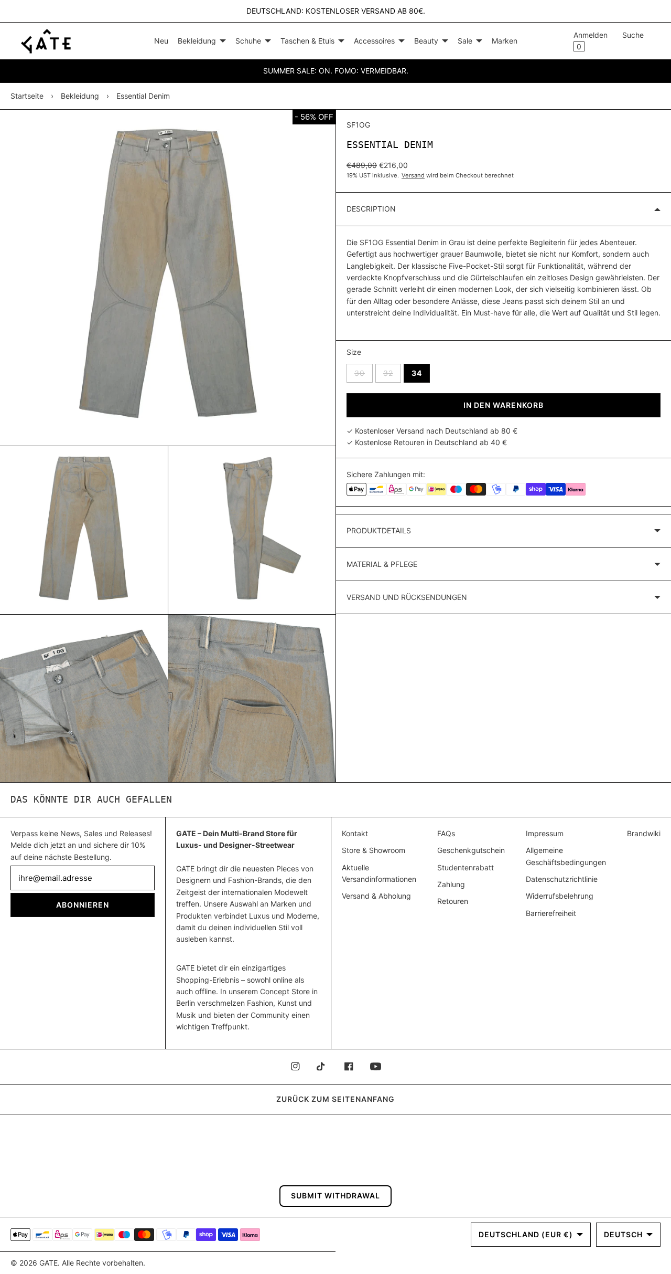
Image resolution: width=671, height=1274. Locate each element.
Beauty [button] (426, 40)
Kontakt (355, 833)
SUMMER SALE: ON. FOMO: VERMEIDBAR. (335, 70)
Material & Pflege (382, 564)
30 (363, 372)
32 (392, 372)
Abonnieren (82, 904)
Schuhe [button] (248, 40)
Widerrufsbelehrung (559, 895)
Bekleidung (80, 95)
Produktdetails (379, 530)
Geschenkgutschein (471, 850)
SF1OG (358, 124)
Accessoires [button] (374, 40)
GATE (48, 1262)
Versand (413, 175)
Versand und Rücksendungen (407, 597)
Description (371, 208)
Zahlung (451, 884)
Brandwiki (644, 833)
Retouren (452, 901)
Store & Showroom (373, 850)
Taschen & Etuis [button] (307, 40)
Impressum (545, 833)
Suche (633, 34)
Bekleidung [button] (197, 40)
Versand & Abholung (376, 895)
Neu (161, 40)
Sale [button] (465, 40)
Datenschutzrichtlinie (562, 879)
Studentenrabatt (465, 867)
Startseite (27, 95)
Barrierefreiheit (551, 913)
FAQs (446, 833)
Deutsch (623, 1234)
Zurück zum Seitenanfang (335, 1098)
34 (417, 372)
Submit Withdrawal (335, 1195)
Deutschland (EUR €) (526, 1234)
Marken (504, 40)
